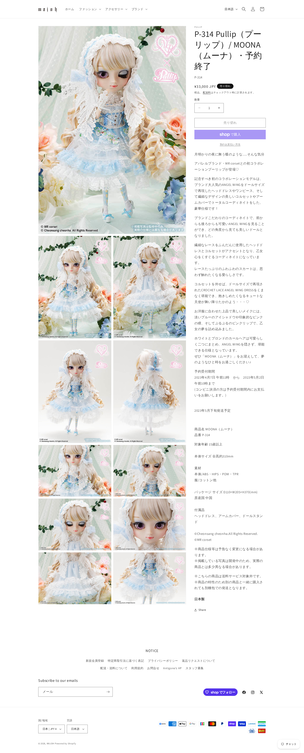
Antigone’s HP (172, 668)
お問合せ (153, 668)
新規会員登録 (95, 661)
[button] (90, 9)
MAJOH (50, 743)
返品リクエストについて (198, 661)
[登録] (108, 692)
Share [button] (202, 610)
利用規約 (137, 668)
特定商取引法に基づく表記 (126, 661)
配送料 (207, 92)
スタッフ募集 (195, 668)
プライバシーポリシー (163, 661)
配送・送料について (113, 668)
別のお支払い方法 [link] (230, 144)
